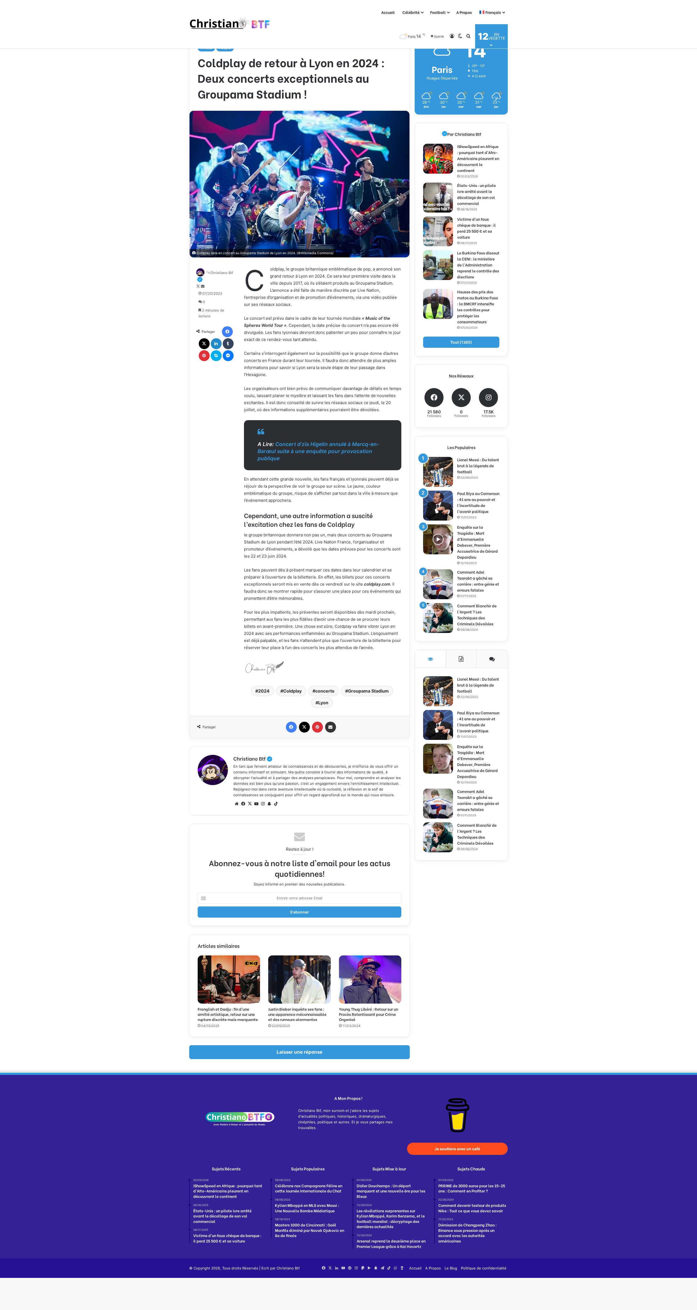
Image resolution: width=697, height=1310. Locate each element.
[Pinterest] (204, 355)
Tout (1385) (461, 342)
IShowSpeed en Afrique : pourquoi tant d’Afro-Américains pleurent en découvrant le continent (478, 158)
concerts (324, 691)
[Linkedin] (216, 343)
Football (438, 12)
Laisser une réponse (299, 1052)
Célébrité (411, 12)
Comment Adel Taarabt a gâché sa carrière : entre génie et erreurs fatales (478, 581)
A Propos (464, 12)
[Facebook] (227, 331)
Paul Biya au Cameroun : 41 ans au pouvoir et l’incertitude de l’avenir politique (478, 502)
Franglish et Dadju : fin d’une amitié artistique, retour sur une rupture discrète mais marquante (228, 1014)
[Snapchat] (269, 804)
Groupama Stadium (368, 691)
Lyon (323, 702)
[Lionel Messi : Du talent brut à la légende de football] (438, 472)
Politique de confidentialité (483, 1268)
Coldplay (292, 691)
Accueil (388, 12)
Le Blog (451, 1268)
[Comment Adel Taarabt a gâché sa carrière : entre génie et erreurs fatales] (438, 584)
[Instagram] (262, 804)
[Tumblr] (228, 343)
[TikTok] (276, 804)
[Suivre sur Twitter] (198, 286)
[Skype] (216, 355)
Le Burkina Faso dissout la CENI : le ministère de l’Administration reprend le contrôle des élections (478, 264)
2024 (264, 691)
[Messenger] (228, 355)
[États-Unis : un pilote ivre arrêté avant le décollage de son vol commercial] (438, 198)
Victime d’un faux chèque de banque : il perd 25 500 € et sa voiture (476, 228)
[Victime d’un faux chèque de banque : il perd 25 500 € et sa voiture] (438, 231)
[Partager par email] (330, 727)
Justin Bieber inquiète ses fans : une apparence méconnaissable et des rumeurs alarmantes (297, 1014)
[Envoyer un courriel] (202, 286)
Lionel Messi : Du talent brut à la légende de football (478, 465)
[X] (204, 343)
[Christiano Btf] (230, 24)
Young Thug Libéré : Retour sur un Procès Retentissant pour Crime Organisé (368, 1014)
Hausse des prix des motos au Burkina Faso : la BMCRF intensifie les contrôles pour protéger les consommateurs (477, 306)
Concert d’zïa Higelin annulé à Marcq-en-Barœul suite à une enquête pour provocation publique (318, 451)
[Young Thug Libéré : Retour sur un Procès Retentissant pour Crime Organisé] (370, 979)
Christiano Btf (252, 758)
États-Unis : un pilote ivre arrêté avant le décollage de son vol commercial (476, 194)
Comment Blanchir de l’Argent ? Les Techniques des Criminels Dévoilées (477, 614)
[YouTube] (256, 804)
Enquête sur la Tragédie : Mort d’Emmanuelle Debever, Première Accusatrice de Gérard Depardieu (477, 542)
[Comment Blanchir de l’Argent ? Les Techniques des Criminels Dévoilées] (438, 618)
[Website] (236, 804)
